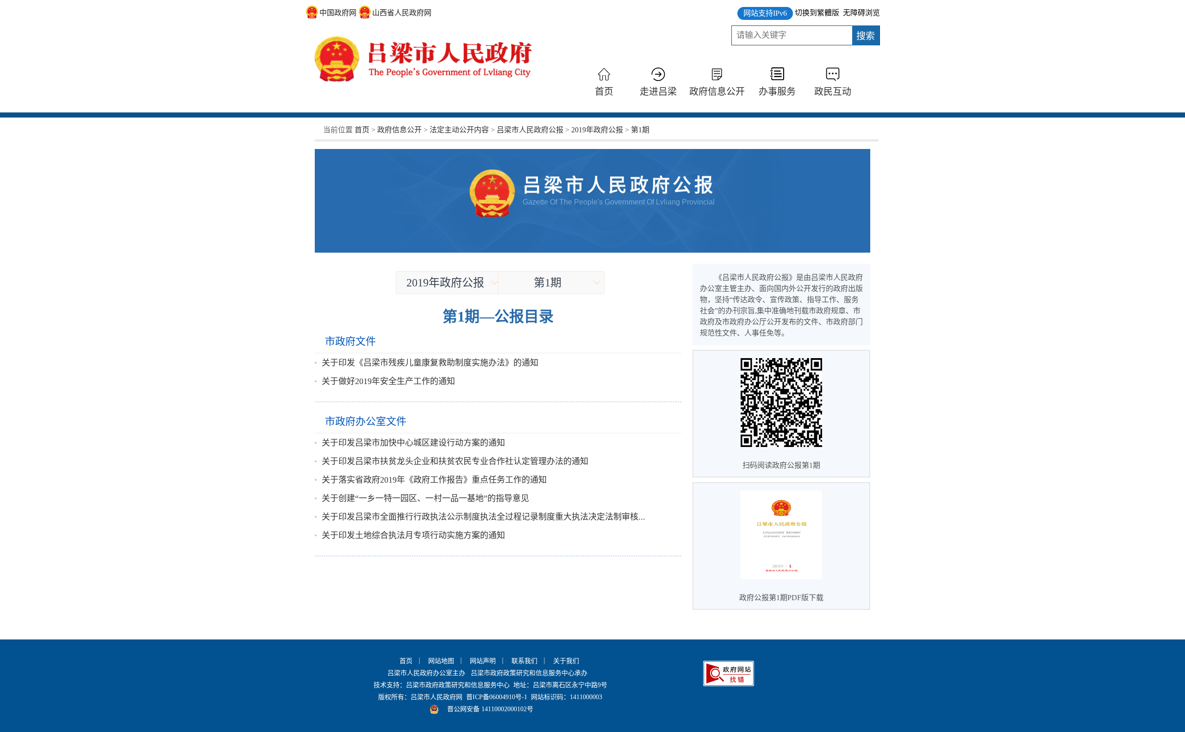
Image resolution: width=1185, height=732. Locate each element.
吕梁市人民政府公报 (530, 130)
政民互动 (832, 92)
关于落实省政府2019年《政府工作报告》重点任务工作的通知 (434, 479)
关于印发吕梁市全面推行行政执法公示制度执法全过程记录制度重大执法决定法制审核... (483, 516)
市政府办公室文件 (365, 421)
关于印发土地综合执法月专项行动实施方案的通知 (413, 535)
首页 (604, 92)
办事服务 (777, 92)
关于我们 (566, 661)
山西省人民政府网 (401, 13)
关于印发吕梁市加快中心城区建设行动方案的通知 (413, 442)
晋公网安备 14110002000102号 (490, 709)
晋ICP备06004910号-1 (496, 697)
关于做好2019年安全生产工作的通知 (388, 381)
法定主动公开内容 (459, 130)
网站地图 (441, 661)
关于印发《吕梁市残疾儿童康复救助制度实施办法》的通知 (430, 362)
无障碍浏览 (861, 13)
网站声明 (483, 661)
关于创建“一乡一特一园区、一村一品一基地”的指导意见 (425, 498)
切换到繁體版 (817, 13)
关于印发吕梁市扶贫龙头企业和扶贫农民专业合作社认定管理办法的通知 (455, 461)
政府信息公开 (717, 92)
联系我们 (524, 661)
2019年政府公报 (597, 130)
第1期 (640, 130)
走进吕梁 (658, 92)
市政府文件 (350, 341)
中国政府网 (337, 13)
